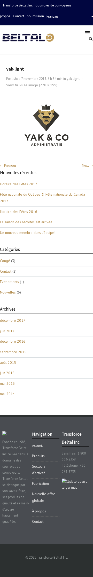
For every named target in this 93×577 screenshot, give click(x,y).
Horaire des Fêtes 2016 (18, 211)
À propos (39, 511)
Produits (38, 455)
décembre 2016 (12, 341)
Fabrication (40, 483)
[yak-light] (46, 124)
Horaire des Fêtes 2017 (18, 184)
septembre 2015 (13, 352)
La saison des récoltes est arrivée (26, 222)
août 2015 (8, 362)
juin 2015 (7, 373)
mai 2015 (7, 383)
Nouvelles (8, 292)
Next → (87, 165)
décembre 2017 (12, 320)
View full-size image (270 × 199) (31, 85)
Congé (5, 260)
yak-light (73, 78)
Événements (9, 281)
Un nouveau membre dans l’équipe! (27, 232)
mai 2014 (7, 393)
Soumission (35, 16)
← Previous (8, 165)
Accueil (37, 445)
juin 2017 (7, 331)
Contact (18, 16)
